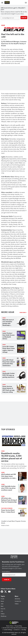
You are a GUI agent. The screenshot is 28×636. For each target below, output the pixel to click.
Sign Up (23, 17)
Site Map (23, 629)
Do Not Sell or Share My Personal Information (15, 628)
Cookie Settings (8, 629)
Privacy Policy (18, 626)
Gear (3, 25)
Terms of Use (9, 626)
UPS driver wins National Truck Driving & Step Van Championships (9, 500)
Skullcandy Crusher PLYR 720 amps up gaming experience (8, 375)
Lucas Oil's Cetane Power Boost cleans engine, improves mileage (8, 349)
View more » (23, 312)
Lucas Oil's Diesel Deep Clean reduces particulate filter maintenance (8, 362)
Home (3, 451)
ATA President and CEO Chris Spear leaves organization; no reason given (8, 476)
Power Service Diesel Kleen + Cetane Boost (8, 511)
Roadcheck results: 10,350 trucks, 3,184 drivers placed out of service (11, 457)
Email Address (6, 571)
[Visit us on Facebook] (2, 591)
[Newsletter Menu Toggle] (26, 2)
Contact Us (17, 629)
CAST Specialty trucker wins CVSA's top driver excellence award (8, 488)
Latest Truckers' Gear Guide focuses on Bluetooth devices (8, 336)
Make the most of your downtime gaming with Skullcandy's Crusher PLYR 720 (8, 322)
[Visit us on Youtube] (9, 591)
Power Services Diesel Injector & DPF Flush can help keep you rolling (8, 389)
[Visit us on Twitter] (5, 591)
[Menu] (2, 2)
